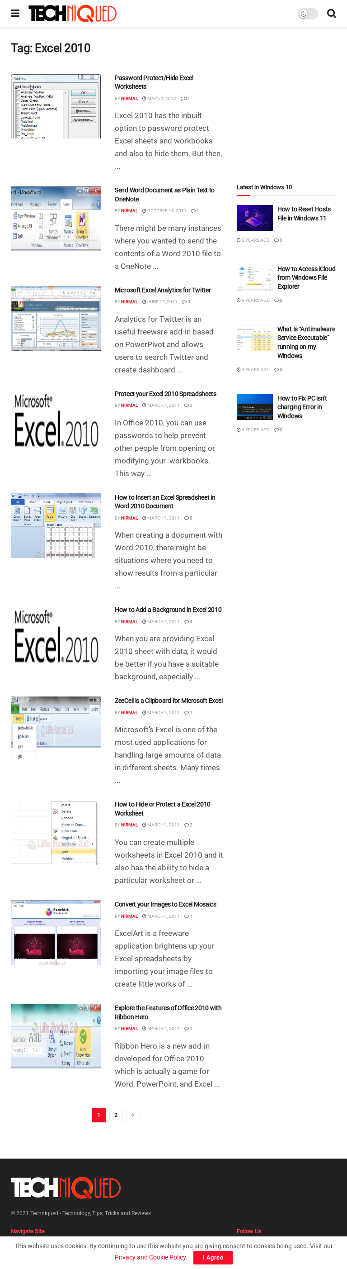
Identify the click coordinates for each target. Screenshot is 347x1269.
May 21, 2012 (161, 98)
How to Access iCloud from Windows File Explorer (306, 277)
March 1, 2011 (163, 405)
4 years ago (255, 300)
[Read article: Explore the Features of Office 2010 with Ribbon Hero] (56, 1036)
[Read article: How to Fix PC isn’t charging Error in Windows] (255, 407)
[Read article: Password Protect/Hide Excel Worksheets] (56, 106)
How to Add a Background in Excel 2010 (168, 609)
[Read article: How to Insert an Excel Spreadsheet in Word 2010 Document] (56, 525)
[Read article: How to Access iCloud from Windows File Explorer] (255, 278)
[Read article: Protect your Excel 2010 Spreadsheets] (56, 422)
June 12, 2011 (162, 301)
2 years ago (255, 240)
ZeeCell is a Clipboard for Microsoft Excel (168, 700)
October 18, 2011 (166, 210)
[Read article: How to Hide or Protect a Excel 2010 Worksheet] (56, 832)
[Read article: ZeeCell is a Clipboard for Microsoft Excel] (56, 729)
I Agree (213, 1257)
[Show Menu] (15, 13)
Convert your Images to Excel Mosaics (165, 904)
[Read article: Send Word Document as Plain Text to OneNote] (56, 218)
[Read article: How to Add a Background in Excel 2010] (56, 638)
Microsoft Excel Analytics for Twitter (163, 290)
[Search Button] (331, 13)
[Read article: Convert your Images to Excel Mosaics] (56, 932)
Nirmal (129, 98)
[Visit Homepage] (72, 14)
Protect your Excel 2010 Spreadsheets (165, 393)
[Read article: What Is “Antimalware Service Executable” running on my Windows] (255, 338)
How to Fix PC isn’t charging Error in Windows (302, 407)
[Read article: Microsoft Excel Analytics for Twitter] (56, 318)
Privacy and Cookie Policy (150, 1257)
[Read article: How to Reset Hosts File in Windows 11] (255, 218)
